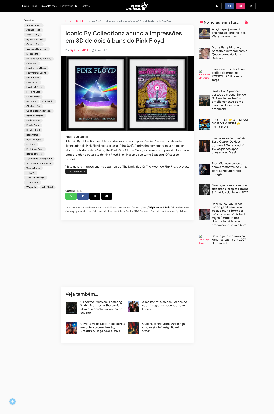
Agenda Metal (33, 30)
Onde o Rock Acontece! (38, 111)
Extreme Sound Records (38, 58)
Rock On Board (33, 139)
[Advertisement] (127, 255)
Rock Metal (32, 134)
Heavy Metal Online (36, 73)
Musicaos (31, 101)
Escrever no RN (68, 5)
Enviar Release (49, 5)
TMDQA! (30, 173)
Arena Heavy (32, 34)
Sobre (25, 5)
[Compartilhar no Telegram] (106, 196)
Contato (85, 5)
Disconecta (32, 53)
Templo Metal (33, 168)
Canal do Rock (33, 44)
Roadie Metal (33, 130)
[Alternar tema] (217, 6)
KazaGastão (32, 82)
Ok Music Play (33, 106)
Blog (34, 5)
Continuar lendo (77, 171)
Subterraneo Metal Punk (38, 163)
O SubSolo (47, 101)
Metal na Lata (33, 92)
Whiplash (31, 187)
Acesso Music (33, 25)
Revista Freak (33, 120)
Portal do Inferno (34, 115)
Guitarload (31, 63)
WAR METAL (32, 182)
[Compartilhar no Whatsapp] (71, 196)
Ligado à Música (34, 87)
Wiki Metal (47, 187)
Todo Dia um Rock (35, 177)
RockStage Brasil (34, 149)
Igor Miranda (32, 77)
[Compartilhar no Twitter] (95, 196)
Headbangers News (36, 68)
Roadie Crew (32, 125)
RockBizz (30, 144)
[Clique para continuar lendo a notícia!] (127, 93)
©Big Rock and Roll (158, 207)
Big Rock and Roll (35, 39)
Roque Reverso (34, 154)
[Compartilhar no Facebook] (83, 196)
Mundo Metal (33, 96)
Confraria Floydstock (36, 49)
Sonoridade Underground (39, 158)
